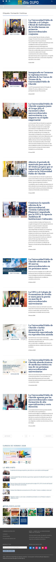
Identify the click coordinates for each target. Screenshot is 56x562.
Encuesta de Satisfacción (9, 538)
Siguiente (48, 436)
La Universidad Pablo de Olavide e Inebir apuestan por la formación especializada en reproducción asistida (40, 330)
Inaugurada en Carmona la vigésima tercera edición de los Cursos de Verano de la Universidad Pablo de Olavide (40, 78)
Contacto (5, 534)
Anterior (7, 436)
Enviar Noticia (6, 536)
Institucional (15, 34)
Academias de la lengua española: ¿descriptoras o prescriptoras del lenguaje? (29, 470)
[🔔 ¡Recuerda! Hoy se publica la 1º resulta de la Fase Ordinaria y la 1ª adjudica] (49, 512)
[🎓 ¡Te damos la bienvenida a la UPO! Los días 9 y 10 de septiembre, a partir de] (32, 512)
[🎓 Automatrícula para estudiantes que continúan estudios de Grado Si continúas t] (40, 512)
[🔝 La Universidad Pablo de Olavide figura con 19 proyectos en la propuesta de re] (7, 520)
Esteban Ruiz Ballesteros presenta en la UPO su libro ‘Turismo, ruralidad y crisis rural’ (30, 490)
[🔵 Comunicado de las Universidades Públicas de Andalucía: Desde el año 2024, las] (24, 520)
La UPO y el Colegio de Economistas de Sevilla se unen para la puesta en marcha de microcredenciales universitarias (39, 298)
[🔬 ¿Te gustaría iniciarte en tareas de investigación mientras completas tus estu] (15, 520)
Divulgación (15, 216)
